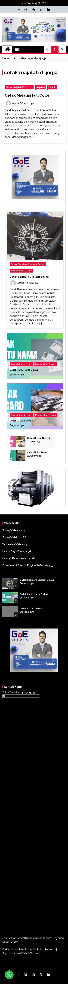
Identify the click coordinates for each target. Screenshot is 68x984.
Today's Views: (11, 530)
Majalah (40, 87)
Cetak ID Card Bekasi (21, 420)
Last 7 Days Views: (14, 551)
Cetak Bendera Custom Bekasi (27, 264)
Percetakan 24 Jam (21, 270)
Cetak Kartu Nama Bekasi (24, 370)
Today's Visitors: (12, 537)
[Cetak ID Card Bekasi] (35, 406)
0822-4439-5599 (24, 692)
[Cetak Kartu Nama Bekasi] (35, 356)
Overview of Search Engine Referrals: (25, 565)
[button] (47, 49)
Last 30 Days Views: (14, 558)
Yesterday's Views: (14, 544)
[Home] (7, 49)
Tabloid (52, 87)
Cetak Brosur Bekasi (38, 438)
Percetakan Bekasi (45, 364)
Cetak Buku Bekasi (37, 452)
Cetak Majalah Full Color (19, 87)
